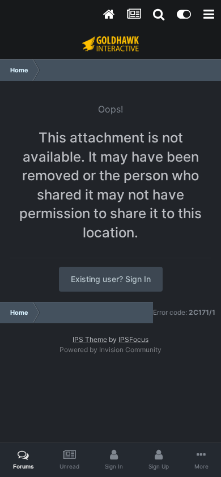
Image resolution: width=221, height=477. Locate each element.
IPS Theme (90, 339)
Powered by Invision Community (111, 349)
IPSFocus (133, 339)
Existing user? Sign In (111, 279)
